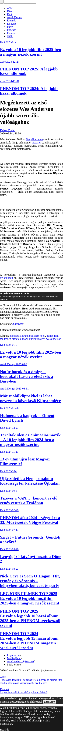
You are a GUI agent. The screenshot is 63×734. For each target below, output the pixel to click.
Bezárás (4, 729)
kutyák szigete (37, 338)
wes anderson (53, 338)
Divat (10, 11)
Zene (10, 7)
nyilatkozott (6, 277)
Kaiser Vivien (7, 130)
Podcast (11, 29)
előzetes (14, 335)
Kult (9, 14)
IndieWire (17, 323)
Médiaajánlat (14, 658)
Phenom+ (12, 33)
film (56, 335)
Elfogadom (49, 702)
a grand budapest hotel (32, 335)
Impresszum (13, 655)
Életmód (11, 20)
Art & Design (14, 17)
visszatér (36, 142)
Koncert (11, 23)
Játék (10, 36)
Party (10, 26)
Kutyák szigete (34, 139)
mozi (25, 338)
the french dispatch (10, 338)
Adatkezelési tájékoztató (20, 661)
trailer (50, 335)
